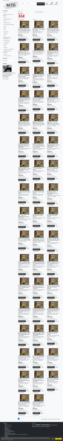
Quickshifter (6, 43)
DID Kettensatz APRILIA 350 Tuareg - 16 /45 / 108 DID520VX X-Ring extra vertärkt (39, 403)
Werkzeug (5, 53)
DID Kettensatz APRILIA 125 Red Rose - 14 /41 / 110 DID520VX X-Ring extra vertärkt (53, 168)
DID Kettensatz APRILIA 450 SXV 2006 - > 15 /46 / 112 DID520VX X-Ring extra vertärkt (53, 379)
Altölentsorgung (7, 432)
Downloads (6, 436)
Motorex (51, 425)
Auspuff (5, 17)
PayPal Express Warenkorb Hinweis (10, 433)
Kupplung (5, 33)
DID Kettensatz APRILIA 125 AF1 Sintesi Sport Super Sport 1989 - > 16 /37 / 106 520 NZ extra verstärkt (53, 29)
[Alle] (40, 3)
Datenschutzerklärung (8, 426)
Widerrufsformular (7, 429)
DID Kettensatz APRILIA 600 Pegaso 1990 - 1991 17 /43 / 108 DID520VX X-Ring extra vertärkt (24, 122)
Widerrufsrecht (7, 428)
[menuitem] (47, 3)
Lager (5, 35)
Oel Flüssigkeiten (7, 42)
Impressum (7, 0)
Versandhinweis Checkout (8, 430)
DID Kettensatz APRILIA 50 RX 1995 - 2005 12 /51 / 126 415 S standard (52, 333)
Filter (4, 30)
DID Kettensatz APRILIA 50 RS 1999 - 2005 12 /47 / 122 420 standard (52, 215)
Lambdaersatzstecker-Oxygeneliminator (7, 38)
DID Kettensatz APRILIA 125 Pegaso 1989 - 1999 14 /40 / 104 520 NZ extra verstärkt (53, 99)
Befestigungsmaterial (7, 19)
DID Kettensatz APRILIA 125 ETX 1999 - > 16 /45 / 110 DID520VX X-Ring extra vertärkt (24, 75)
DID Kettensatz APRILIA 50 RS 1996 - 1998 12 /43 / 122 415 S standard (38, 215)
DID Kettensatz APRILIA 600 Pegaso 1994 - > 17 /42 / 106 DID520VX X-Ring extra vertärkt (53, 122)
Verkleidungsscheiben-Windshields (7, 52)
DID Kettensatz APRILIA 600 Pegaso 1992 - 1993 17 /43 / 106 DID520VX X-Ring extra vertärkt (38, 122)
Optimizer (34, 426)
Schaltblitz (5, 47)
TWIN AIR (45, 426)
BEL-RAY (48, 426)
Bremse (5, 21)
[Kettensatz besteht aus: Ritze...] (24, 24)
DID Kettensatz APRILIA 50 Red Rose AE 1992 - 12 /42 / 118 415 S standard (38, 192)
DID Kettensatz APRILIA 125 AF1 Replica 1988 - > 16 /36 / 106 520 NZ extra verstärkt (39, 29)
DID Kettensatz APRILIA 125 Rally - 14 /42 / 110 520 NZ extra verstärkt (39, 168)
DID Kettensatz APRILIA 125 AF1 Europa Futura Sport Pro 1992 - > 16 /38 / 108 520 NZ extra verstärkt (24, 29)
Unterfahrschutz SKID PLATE (9, 49)
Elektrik (5, 28)
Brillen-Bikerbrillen (7, 22)
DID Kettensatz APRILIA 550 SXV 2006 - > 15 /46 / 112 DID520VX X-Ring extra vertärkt (24, 403)
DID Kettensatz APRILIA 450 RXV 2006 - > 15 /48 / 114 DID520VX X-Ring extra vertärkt (39, 357)
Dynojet (5, 26)
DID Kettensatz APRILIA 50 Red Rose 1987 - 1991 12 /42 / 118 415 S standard (24, 192)
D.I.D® (19, 33)
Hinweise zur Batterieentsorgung (10, 431)
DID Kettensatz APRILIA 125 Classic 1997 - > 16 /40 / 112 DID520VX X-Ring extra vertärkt (24, 51)
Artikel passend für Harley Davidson (8, 15)
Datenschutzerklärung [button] (10, 439)
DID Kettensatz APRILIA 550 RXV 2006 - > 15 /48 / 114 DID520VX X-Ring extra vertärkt (53, 357)
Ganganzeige (6, 31)
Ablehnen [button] (53, 438)
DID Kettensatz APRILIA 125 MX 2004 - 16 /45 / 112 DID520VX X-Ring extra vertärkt (38, 99)
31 (28, 418)
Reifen (5, 45)
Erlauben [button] (58, 438)
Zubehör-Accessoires (7, 55)
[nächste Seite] (30, 419)
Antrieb (5, 12)
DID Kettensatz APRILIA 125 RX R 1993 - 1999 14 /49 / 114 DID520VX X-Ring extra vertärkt (24, 357)
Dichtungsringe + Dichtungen (9, 24)
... (26, 418)
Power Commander (42, 425)
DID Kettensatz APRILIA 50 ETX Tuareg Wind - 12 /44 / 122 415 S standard (53, 75)
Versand (8, 77)
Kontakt (4, 0)
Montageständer (7, 40)
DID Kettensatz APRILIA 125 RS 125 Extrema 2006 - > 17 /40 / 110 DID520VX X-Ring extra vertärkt (38, 239)
